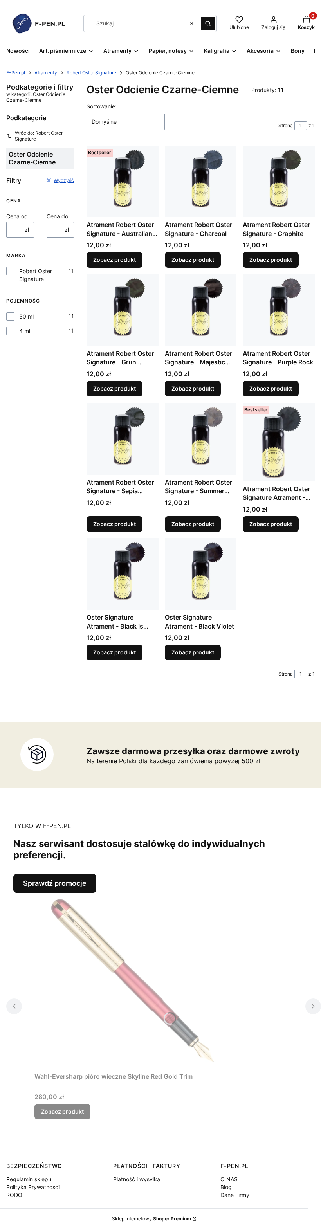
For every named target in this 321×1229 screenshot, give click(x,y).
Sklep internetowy (151, 1219)
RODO (14, 1194)
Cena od (17, 216)
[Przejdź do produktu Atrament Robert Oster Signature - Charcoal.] (201, 182)
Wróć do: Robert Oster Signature (39, 136)
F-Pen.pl (15, 73)
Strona (285, 125)
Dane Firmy (234, 1194)
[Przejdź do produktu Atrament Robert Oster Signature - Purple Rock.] (279, 310)
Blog (226, 1187)
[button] (208, 23)
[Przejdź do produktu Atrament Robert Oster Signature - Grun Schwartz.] (123, 310)
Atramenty (45, 73)
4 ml (24, 331)
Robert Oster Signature (91, 73)
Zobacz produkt (114, 259)
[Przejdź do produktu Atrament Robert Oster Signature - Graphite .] (279, 182)
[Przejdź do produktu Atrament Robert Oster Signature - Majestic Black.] (201, 310)
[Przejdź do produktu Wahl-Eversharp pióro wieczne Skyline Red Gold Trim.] (132, 981)
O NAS (229, 1179)
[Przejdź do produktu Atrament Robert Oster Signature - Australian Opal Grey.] (123, 182)
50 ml (26, 316)
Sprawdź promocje (55, 883)
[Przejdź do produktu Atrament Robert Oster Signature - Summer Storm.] (201, 439)
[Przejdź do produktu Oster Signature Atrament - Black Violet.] (201, 574)
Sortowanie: (102, 106)
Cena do (57, 216)
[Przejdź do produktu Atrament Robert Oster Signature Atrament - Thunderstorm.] (279, 442)
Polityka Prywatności (33, 1187)
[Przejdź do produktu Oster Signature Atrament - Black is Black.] (123, 574)
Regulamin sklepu (28, 1179)
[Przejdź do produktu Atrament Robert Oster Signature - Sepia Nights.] (123, 439)
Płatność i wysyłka (136, 1179)
